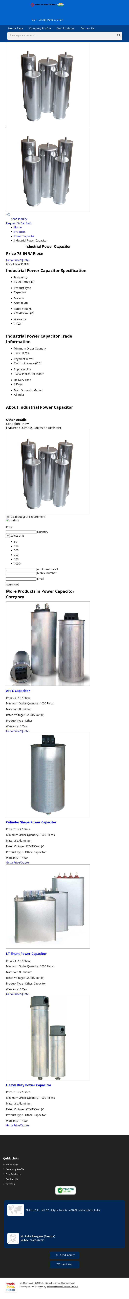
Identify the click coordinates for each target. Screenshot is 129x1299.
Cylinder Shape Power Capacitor (31, 822)
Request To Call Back (19, 223)
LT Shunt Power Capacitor (26, 953)
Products (20, 232)
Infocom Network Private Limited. (62, 1286)
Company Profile (40, 28)
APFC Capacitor (18, 691)
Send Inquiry (18, 219)
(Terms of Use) (68, 1282)
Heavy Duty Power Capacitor (28, 1085)
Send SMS (67, 1264)
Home (18, 227)
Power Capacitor (24, 236)
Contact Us (87, 28)
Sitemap (10, 1184)
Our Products (65, 28)
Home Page (15, 28)
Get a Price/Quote (17, 260)
